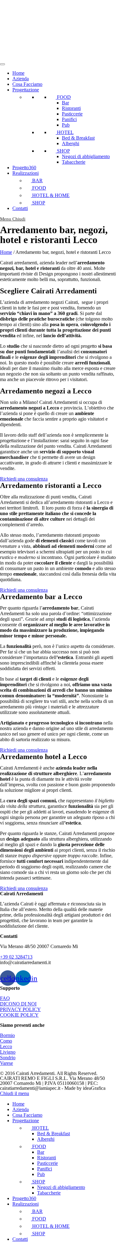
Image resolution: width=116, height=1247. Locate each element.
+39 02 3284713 (16, 956)
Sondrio (7, 1057)
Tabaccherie (73, 162)
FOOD (63, 97)
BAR (37, 180)
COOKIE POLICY (19, 1015)
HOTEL (65, 132)
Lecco (6, 1046)
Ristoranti (71, 108)
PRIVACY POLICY (20, 1009)
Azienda (20, 78)
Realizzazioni (25, 173)
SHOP (63, 150)
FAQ (5, 998)
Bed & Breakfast (78, 138)
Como (6, 1040)
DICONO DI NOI (18, 1003)
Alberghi (70, 143)
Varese (6, 1063)
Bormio (7, 1035)
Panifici (69, 119)
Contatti (20, 208)
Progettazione (25, 89)
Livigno (7, 1052)
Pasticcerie (72, 113)
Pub (66, 125)
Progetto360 (24, 167)
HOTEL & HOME (50, 195)
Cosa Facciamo (27, 84)
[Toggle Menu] (2, 64)
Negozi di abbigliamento (86, 156)
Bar (65, 102)
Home (18, 73)
